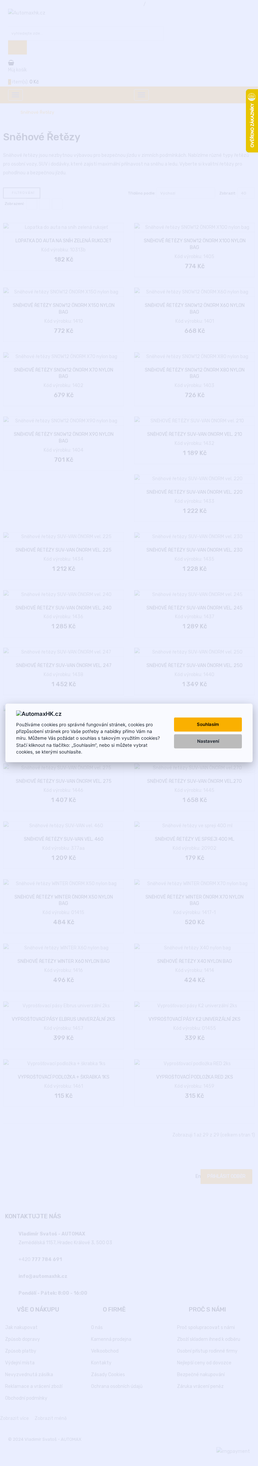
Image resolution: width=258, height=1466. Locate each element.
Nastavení (208, 741)
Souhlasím (208, 724)
